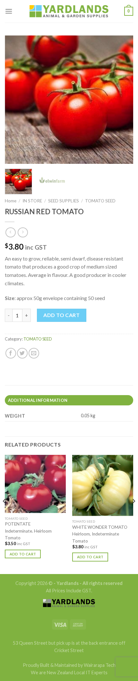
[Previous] (15, 99)
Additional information (38, 400)
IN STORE (32, 200)
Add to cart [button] (23, 554)
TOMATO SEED (100, 200)
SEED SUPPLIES (63, 200)
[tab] (69, 400)
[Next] (122, 99)
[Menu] (9, 11)
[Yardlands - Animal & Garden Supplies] (69, 11)
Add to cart (61, 315)
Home (10, 200)
